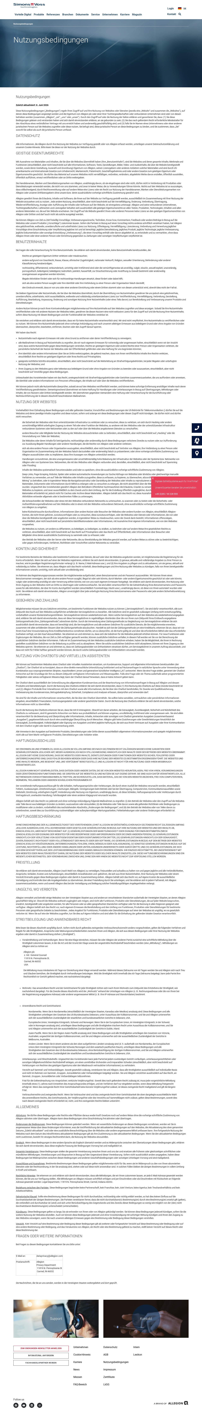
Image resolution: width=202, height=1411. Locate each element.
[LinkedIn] (31, 1405)
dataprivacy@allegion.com (49, 1256)
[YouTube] (23, 1405)
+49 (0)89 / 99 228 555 (166, 494)
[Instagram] (39, 1405)
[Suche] (179, 14)
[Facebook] (15, 1405)
